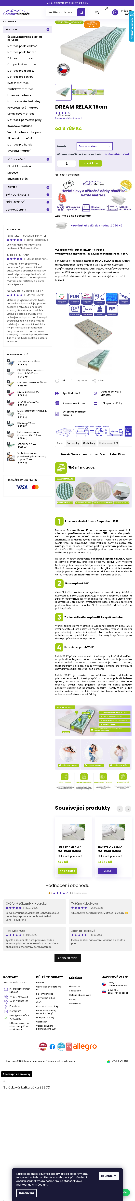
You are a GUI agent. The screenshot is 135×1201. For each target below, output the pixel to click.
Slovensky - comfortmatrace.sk (118, 991)
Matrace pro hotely (19, 144)
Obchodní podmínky (47, 1006)
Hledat (82, 12)
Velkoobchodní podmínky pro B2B (46, 1027)
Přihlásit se (74, 986)
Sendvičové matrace (20, 113)
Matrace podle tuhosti (21, 52)
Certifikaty (41, 1021)
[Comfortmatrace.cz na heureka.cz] (61, 1047)
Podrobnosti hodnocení (68, 118)
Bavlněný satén (17, 178)
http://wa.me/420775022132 (20, 1017)
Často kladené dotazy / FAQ (48, 988)
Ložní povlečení (15, 159)
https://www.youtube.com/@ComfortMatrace (20, 1026)
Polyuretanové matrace (22, 107)
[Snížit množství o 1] (60, 164)
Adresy (73, 999)
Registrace (75, 990)
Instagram (15, 1011)
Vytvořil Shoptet (120, 1061)
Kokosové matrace (19, 126)
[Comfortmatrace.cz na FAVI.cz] (43, 1047)
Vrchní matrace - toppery (24, 132)
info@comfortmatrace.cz (20, 990)
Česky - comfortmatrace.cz (118, 984)
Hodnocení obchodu (67, 885)
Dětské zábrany (16, 209)
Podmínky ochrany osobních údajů (46, 1012)
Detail (107, 871)
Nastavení (26, 1193)
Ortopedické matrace (21, 64)
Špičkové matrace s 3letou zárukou (24, 38)
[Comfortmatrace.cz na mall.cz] (85, 1047)
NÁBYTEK (11, 187)
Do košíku (89, 163)
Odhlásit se (75, 1003)
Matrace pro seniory (20, 77)
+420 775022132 (19, 996)
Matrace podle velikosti (22, 46)
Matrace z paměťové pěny (24, 120)
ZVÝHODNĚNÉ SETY (17, 194)
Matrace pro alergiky (20, 70)
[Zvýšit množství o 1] (73, 164)
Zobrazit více (67, 958)
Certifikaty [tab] (89, 443)
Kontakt (40, 982)
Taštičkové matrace (20, 89)
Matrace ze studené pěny (23, 101)
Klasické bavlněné (19, 166)
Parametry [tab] (73, 443)
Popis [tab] (60, 443)
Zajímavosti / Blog (45, 998)
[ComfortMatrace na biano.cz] (69, 1047)
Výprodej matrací (18, 150)
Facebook (15, 1006)
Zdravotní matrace (19, 58)
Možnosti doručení (117, 154)
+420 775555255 (19, 1001)
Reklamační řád (44, 993)
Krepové (12, 172)
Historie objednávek (80, 995)
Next (128, 808)
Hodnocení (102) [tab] (108, 443)
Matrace (11, 29)
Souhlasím (108, 1176)
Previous (120, 808)
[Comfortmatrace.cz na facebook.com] (52, 1047)
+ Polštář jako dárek (96, 225)
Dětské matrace (17, 83)
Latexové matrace (19, 95)
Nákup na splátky (45, 1017)
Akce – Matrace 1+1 (19, 138)
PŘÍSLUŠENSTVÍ (15, 202)
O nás (39, 1002)
